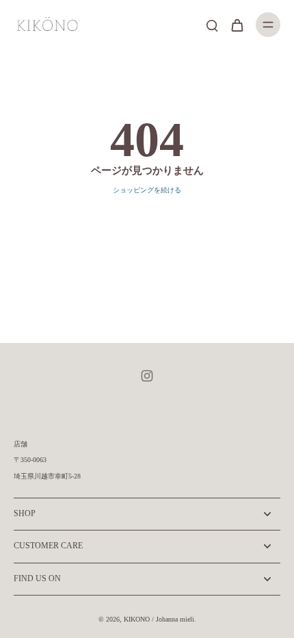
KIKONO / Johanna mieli (159, 619)
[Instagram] (147, 376)
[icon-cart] (237, 24)
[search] (212, 24)
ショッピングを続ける (147, 190)
